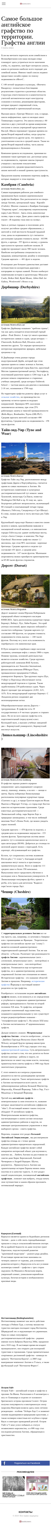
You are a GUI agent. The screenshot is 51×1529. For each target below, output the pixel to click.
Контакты (25, 1512)
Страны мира (7, 48)
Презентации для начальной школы (36, 1493)
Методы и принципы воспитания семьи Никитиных (13, 1495)
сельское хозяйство (10, 396)
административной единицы (15, 1049)
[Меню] (4, 3)
